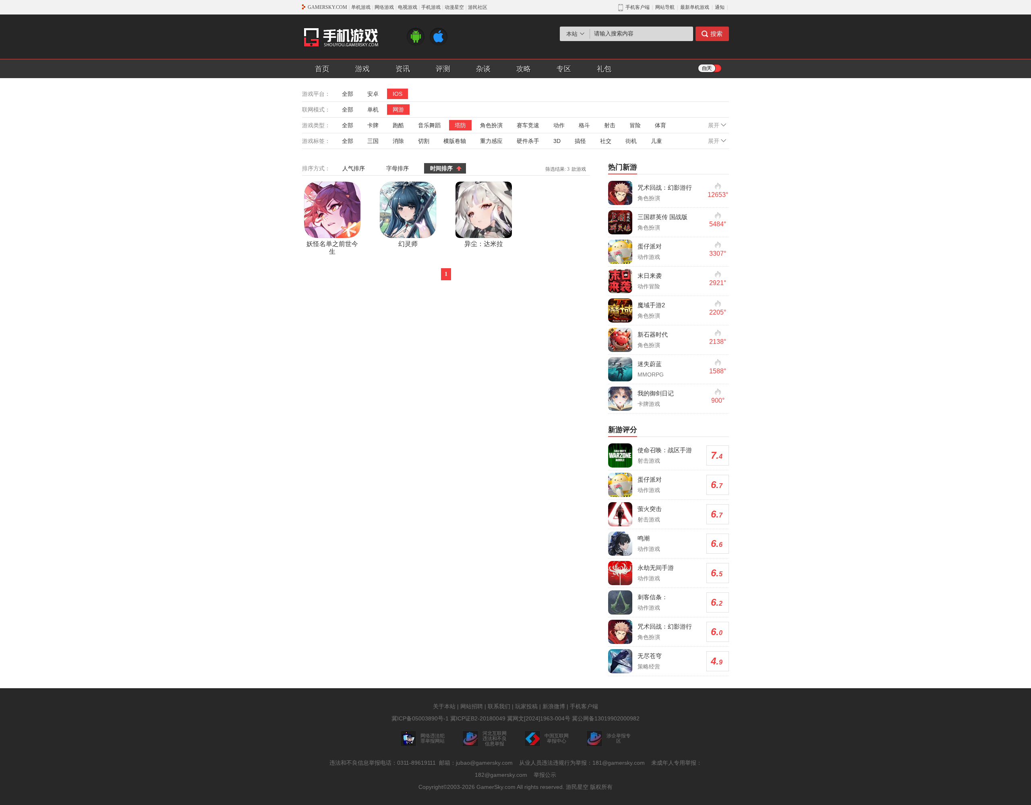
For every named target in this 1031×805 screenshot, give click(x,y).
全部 (347, 94)
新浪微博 (553, 706)
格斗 (584, 125)
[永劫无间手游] (620, 573)
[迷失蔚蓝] (620, 369)
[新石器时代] (620, 340)
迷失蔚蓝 (650, 363)
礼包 (604, 69)
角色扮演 (491, 125)
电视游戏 (407, 7)
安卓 (373, 94)
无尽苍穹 (650, 655)
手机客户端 (584, 706)
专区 (564, 69)
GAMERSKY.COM (327, 7)
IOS (397, 94)
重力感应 (491, 141)
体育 (660, 125)
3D (557, 141)
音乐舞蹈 (429, 125)
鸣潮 (644, 538)
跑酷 (398, 125)
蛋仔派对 (650, 246)
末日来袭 (650, 275)
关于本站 (444, 706)
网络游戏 (384, 7)
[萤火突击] (620, 514)
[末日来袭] (620, 281)
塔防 (460, 125)
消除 (398, 141)
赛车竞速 (528, 125)
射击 (609, 125)
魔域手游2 (651, 305)
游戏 (362, 69)
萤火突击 (650, 508)
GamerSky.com (496, 787)
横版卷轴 (454, 141)
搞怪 (580, 141)
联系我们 (499, 706)
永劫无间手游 (656, 567)
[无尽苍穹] (620, 661)
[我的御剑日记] (620, 399)
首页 (322, 69)
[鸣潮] (620, 544)
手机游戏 (431, 7)
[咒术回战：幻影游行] (620, 193)
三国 (373, 141)
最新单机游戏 (694, 7)
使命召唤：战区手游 (665, 450)
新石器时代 (653, 334)
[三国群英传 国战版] (620, 222)
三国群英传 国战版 (662, 216)
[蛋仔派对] (620, 252)
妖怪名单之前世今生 (332, 247)
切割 (423, 141)
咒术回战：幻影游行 (665, 187)
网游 (398, 109)
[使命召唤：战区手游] (620, 455)
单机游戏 (361, 7)
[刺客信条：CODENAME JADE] (620, 602)
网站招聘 (471, 706)
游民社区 (477, 7)
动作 (559, 125)
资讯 (402, 69)
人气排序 (353, 168)
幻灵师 (408, 243)
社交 (605, 141)
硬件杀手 (528, 141)
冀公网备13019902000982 (606, 718)
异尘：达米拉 (483, 243)
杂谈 (483, 69)
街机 (631, 141)
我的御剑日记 (656, 393)
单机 (373, 109)
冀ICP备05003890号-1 (420, 718)
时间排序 (441, 168)
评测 (443, 69)
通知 (720, 7)
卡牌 (373, 125)
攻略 (523, 69)
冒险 (635, 125)
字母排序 (397, 168)
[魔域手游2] (620, 310)
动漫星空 (454, 7)
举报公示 (545, 775)
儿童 (656, 141)
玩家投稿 (526, 706)
